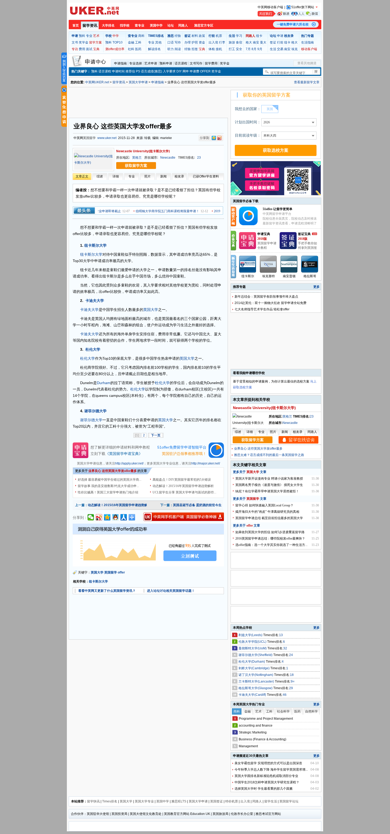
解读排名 (154, 49)
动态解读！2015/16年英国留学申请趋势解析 (183, 486)
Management (248, 746)
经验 (178, 36)
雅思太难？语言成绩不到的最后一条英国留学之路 (269, 455)
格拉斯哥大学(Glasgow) (256, 688)
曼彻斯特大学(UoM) (253, 648)
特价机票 (231, 801)
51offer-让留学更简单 (277, 209)
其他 (158, 42)
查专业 (139, 25)
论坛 (170, 25)
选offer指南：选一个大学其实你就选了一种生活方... (271, 545)
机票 (219, 36)
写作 (178, 42)
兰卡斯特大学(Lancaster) (257, 681)
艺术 (96, 36)
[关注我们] (289, 13)
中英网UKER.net (97, 82)
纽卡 (259, 36)
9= (292, 681)
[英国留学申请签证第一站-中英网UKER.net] (94, 10)
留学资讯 (90, 25)
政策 (202, 36)
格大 (249, 42)
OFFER (205, 71)
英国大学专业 (144, 801)
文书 (75, 42)
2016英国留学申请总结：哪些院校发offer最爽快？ (270, 538)
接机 (219, 49)
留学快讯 (93, 801)
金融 (131, 42)
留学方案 (95, 42)
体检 (212, 49)
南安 (256, 42)
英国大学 (150, 309)
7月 (248, 49)
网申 (186, 71)
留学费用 (211, 63)
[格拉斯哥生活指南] (309, 264)
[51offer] (250, 224)
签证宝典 (304, 234)
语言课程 (181, 63)
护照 (195, 42)
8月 (254, 49)
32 (285, 648)
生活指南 (307, 42)
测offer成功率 (114, 49)
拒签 (195, 49)
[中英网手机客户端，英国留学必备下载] (183, 516)
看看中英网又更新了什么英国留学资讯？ (107, 591)
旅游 (232, 42)
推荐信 (130, 71)
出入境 (213, 42)
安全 (239, 49)
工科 (138, 42)
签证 (273, 42)
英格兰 (137, 157)
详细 (115, 176)
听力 (170, 49)
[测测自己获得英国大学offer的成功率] (148, 545)
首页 (75, 25)
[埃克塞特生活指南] (268, 264)
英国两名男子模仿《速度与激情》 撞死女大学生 (269, 485)
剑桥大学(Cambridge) (254, 668)
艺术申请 (150, 63)
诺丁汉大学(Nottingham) (256, 675)
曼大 (263, 42)
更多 (316, 287)
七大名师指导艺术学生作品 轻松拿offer (262, 309)
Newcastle (167, 157)
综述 (100, 176)
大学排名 (108, 25)
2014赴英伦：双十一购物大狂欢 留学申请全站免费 (270, 303)
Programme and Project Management (266, 718)
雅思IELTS (178, 801)
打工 (232, 49)
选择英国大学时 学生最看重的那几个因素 (264, 788)
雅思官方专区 (203, 25)
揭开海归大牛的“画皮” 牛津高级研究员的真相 (267, 512)
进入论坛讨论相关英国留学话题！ (171, 591)
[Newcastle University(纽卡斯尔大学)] (93, 159)
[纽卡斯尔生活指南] (247, 264)
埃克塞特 (268, 276)
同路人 (183, 25)
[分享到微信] (91, 517)
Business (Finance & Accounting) (262, 739)
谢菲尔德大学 (95, 411)
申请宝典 (263, 234)
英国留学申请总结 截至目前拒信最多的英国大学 (269, 518)
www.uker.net (106, 138)
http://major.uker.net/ (205, 463)
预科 (82, 36)
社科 (131, 49)
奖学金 (83, 42)
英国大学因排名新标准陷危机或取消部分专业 (266, 776)
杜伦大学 (92, 349)
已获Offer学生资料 (206, 176)
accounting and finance (255, 725)
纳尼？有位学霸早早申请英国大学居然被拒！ (267, 491)
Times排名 (109, 801)
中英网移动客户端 (270, 7)
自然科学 (311, 711)
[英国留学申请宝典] (247, 248)
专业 (89, 36)
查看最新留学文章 (306, 82)
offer (121, 572)
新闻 (163, 176)
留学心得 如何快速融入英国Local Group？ (264, 505)
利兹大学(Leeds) (251, 635)
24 (291, 655)
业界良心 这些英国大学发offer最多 (258, 448)
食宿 (239, 42)
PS (138, 71)
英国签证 (216, 801)
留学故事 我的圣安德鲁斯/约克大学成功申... (108, 486)
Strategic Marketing (253, 732)
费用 (82, 49)
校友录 (179, 176)
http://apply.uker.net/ (129, 463)
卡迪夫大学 (94, 300)
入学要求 (169, 71)
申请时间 (118, 71)
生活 (273, 49)
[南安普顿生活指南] (289, 264)
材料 (195, 36)
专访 (75, 49)
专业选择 (135, 63)
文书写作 (196, 63)
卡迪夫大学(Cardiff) (253, 695)
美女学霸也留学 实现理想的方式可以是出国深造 (268, 763)
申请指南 (120, 63)
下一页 (156, 435)
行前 (280, 42)
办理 (187, 42)
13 (281, 635)
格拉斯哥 (310, 276)
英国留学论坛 (288, 801)
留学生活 (270, 801)
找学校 (124, 25)
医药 (138, 49)
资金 (202, 42)
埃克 (294, 49)
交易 (280, 49)
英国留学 (89, 138)
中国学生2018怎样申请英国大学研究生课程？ (267, 782)
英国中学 (156, 25)
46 (285, 695)
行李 (222, 42)
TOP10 (117, 42)
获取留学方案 (136, 165)
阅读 (178, 49)
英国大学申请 (138, 82)
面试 (89, 49)
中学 (115, 36)
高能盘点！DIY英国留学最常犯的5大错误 (182, 479)
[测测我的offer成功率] (64, 68)
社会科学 (283, 711)
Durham (103, 383)
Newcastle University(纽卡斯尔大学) (143, 151)
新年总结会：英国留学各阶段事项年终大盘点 (266, 296)
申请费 (194, 71)
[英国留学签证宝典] (288, 248)
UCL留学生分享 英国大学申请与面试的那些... (184, 492)
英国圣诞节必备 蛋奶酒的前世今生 (197, 505)
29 (291, 688)
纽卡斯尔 (247, 276)
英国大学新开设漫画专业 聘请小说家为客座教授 (269, 478)
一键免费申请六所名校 (293, 24)
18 (292, 675)
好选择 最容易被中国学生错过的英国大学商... (109, 479)
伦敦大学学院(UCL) (253, 642)
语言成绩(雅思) (151, 71)
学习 (239, 36)
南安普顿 (289, 276)
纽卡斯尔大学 (95, 245)
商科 (141, 36)
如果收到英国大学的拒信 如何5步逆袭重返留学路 (270, 532)
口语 (170, 42)
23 (199, 157)
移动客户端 (309, 49)
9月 (259, 49)
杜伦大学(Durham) (252, 661)
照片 (147, 176)
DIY (179, 71)
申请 (280, 36)
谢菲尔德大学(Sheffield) (256, 655)
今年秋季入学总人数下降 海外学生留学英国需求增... (271, 769)
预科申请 (165, 63)
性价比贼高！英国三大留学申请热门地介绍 (108, 492)
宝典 (96, 49)
